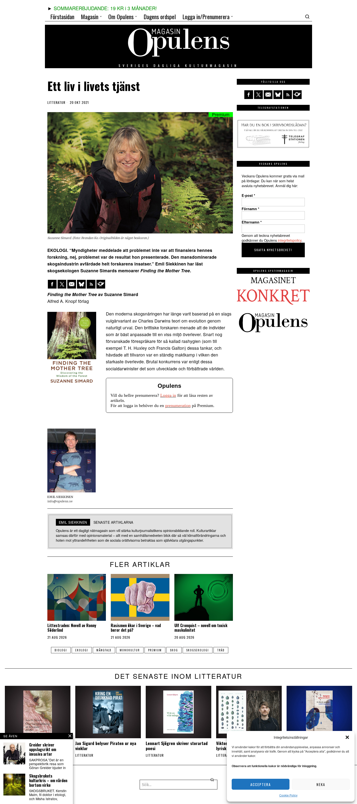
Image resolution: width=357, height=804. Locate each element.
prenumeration (178, 405)
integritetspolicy (289, 240)
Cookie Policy (288, 795)
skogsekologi (197, 650)
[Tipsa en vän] (71, 284)
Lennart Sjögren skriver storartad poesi (177, 746)
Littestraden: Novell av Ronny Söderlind (71, 627)
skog (174, 650)
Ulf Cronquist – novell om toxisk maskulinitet (200, 627)
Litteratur (56, 102)
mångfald (103, 650)
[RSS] (91, 284)
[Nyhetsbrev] (100, 284)
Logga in (168, 395)
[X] (62, 284)
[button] (347, 737)
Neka (320, 784)
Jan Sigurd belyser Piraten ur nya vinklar (105, 746)
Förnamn (250, 208)
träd (221, 650)
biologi (61, 650)
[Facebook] (52, 284)
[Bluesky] (81, 284)
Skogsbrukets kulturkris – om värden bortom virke (48, 781)
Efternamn (252, 222)
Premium (155, 650)
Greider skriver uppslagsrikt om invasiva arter (42, 750)
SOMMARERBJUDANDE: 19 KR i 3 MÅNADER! (105, 8)
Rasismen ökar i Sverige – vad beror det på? (136, 627)
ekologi (81, 650)
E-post (248, 195)
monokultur (130, 650)
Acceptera (260, 784)
